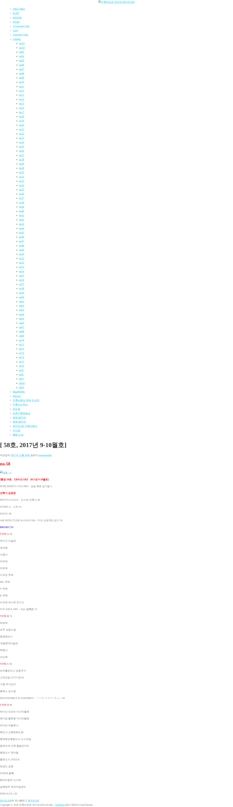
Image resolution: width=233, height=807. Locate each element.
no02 (21, 52)
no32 (21, 176)
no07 (21, 69)
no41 (21, 215)
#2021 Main (19, 9)
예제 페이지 (19, 417)
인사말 (16, 430)
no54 (21, 271)
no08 (21, 73)
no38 (21, 202)
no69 (21, 335)
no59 (21, 293)
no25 (21, 146)
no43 (21, 224)
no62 (21, 305)
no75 (21, 361)
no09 (21, 77)
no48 (21, 245)
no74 (21, 357)
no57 (21, 284)
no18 (21, 116)
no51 (21, 258)
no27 (21, 155)
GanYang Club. (20, 34)
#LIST (16, 13)
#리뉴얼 (17, 17)
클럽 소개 (18, 434)
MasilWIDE (19, 391)
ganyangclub (45, 455)
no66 (21, 323)
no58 (21, 288)
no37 (21, 198)
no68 (21, 331)
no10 (21, 82)
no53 (21, 267)
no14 (21, 99)
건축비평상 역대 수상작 (26, 400)
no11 (21, 86)
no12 (21, 90)
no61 (21, 301)
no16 (21, 108)
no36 (21, 194)
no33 (21, 181)
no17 (21, 112)
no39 (21, 207)
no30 (21, 168)
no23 (21, 138)
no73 (21, 353)
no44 (21, 228)
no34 (21, 185)
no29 (21, 163)
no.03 (22, 47)
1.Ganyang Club (21, 26)
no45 (21, 232)
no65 (21, 318)
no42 (21, 219)
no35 (21, 189)
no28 (21, 159)
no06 (21, 65)
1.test (15, 30)
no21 (21, 129)
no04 (21, 56)
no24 (21, 142)
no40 (21, 211)
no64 (21, 314)
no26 (21, 151)
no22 (21, 133)
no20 (21, 125)
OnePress (60, 805)
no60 (21, 297)
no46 (21, 237)
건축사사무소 (20, 404)
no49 (21, 250)
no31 (21, 172)
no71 (21, 344)
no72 (21, 348)
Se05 (21, 387)
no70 (21, 340)
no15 (21, 103)
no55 (21, 275)
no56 (21, 280)
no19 (21, 120)
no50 (21, 254)
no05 (21, 60)
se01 (21, 370)
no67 (21, 327)
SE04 (22, 383)
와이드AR (5, 800)
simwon (17, 396)
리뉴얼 (16, 409)
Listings (17, 39)
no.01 (22, 43)
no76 (21, 366)
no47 (21, 241)
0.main (16, 22)
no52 (21, 262)
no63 (21, 310)
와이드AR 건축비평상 (25, 426)
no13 (21, 95)
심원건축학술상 (21, 413)
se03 (21, 378)
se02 (21, 374)
